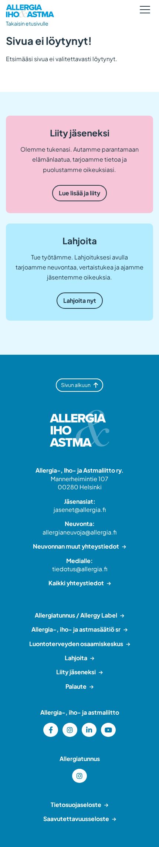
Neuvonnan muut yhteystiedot (76, 546)
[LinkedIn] (89, 730)
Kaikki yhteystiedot (76, 583)
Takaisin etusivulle (27, 23)
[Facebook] (50, 730)
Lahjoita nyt (79, 300)
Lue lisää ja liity (79, 193)
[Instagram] (69, 730)
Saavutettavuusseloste (76, 819)
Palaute (76, 686)
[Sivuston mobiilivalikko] (145, 9)
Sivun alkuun (76, 384)
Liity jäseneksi (76, 672)
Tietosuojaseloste (76, 804)
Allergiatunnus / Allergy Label (76, 615)
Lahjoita (76, 658)
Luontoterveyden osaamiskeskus (76, 644)
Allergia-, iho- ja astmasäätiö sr (76, 629)
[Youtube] (108, 730)
